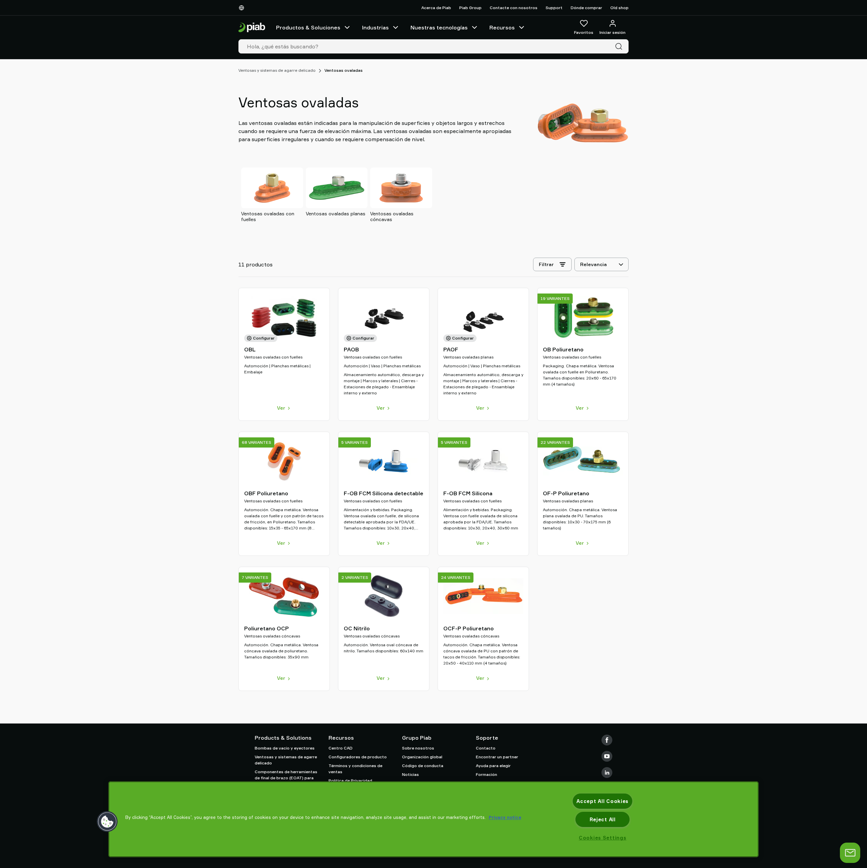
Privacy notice (505, 817)
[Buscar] (620, 46)
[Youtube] (606, 756)
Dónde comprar (586, 7)
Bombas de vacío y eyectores (285, 748)
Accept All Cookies (602, 801)
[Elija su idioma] (242, 8)
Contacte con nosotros (513, 7)
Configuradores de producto (358, 756)
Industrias (375, 27)
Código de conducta (422, 765)
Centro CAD (341, 748)
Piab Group (470, 7)
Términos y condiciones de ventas (355, 768)
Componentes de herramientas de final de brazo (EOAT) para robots (286, 777)
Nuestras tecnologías (439, 27)
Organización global (422, 756)
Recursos (502, 27)
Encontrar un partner (497, 756)
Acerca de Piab (436, 7)
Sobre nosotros (418, 748)
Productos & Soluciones (308, 27)
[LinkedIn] (606, 772)
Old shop (619, 7)
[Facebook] (606, 740)
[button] (107, 821)
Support (554, 7)
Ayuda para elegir (493, 765)
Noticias (410, 774)
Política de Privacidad (350, 780)
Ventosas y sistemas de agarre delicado (277, 70)
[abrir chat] (850, 853)
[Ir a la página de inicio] (251, 27)
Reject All (603, 819)
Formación (486, 774)
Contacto (485, 748)
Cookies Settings (603, 838)
